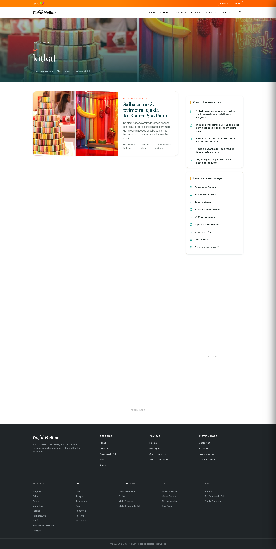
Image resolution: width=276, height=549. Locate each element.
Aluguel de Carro (204, 232)
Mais (224, 12)
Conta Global (202, 239)
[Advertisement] (215, 306)
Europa (104, 448)
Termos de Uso (207, 459)
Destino (179, 12)
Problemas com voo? (206, 247)
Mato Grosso (126, 501)
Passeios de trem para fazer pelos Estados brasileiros (215, 140)
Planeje (209, 12)
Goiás (122, 496)
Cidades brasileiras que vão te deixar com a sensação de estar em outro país (217, 128)
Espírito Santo (169, 491)
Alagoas (37, 491)
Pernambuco (39, 515)
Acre (78, 491)
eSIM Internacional (205, 217)
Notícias (165, 12)
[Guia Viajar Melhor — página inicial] (44, 12)
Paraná (208, 491)
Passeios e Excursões (207, 209)
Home (35, 42)
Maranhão (38, 505)
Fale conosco (206, 454)
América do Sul (108, 454)
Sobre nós (204, 442)
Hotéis (153, 442)
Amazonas (81, 501)
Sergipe (37, 530)
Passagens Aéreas (205, 187)
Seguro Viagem (203, 202)
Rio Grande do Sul (214, 496)
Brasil (194, 12)
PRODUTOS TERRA (230, 3)
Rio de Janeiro (169, 501)
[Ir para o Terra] (38, 3)
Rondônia (81, 510)
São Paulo (167, 505)
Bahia (35, 496)
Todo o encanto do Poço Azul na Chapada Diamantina (215, 150)
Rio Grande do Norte (43, 525)
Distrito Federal (127, 491)
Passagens (156, 448)
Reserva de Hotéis (205, 194)
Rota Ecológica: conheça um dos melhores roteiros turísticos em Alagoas (215, 114)
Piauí (35, 520)
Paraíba (36, 510)
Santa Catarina (213, 501)
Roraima (80, 515)
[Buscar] (240, 12)
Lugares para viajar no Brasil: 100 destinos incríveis (215, 161)
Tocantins (81, 520)
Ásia (102, 459)
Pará (78, 505)
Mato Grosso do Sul (129, 505)
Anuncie (203, 448)
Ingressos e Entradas (206, 224)
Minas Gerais (169, 496)
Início (152, 12)
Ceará (36, 501)
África (103, 465)
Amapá (79, 496)
